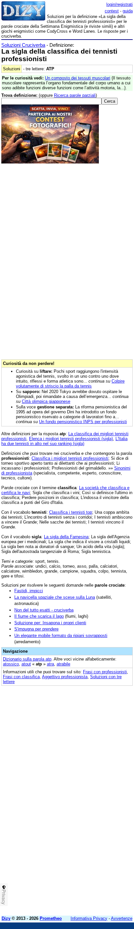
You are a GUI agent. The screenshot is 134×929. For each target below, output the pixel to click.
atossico (11, 664)
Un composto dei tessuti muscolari (77, 78)
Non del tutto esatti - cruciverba (44, 610)
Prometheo (51, 918)
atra (50, 664)
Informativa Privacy (89, 918)
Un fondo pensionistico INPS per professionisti (83, 421)
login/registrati (119, 4)
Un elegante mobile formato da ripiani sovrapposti (60, 635)
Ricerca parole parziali (75, 95)
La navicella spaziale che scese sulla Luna (54, 597)
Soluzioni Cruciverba (23, 45)
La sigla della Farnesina (66, 536)
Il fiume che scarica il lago (39, 616)
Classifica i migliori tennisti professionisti (70, 458)
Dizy (6, 918)
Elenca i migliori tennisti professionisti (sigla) (71, 438)
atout (26, 664)
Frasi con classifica (21, 676)
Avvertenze (121, 918)
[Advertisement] (67, 843)
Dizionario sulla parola (27, 659)
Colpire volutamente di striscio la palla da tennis (70, 383)
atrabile (63, 664)
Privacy (4, 896)
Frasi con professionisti (105, 671)
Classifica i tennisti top (70, 512)
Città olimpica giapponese (46, 401)
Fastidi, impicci (28, 590)
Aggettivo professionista (64, 676)
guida (128, 11)
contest (112, 11)
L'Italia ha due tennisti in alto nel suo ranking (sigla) (64, 441)
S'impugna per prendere (36, 629)
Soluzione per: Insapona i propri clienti (50, 622)
